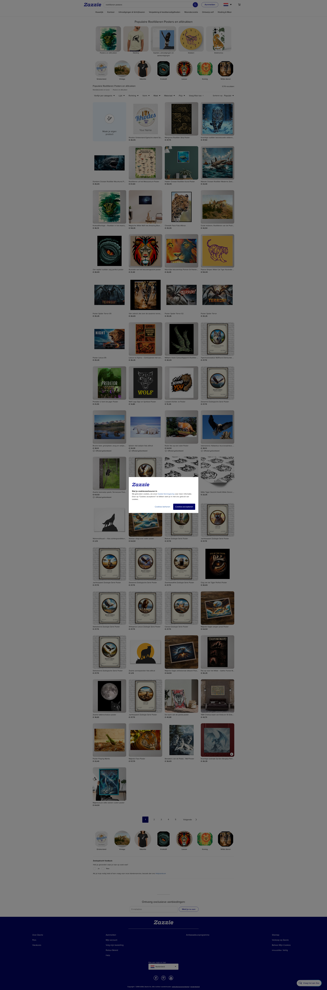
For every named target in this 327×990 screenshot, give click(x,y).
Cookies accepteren (184, 506)
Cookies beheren (162, 506)
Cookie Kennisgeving (166, 494)
